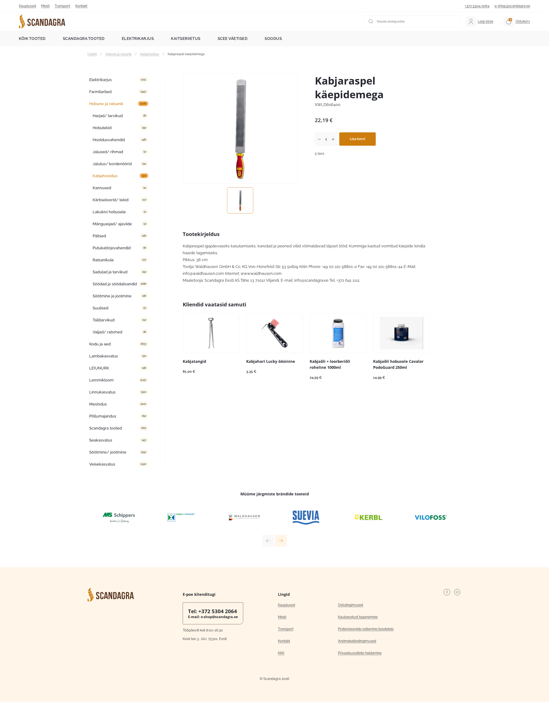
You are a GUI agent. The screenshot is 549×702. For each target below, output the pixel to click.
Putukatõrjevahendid (112, 248)
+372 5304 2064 (477, 6)
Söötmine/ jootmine (107, 452)
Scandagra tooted (84, 38)
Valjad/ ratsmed (107, 332)
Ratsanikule (103, 260)
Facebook (447, 592)
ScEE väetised (233, 38)
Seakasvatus (100, 440)
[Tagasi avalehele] (42, 21)
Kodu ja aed (100, 344)
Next (281, 541)
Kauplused (27, 6)
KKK (281, 653)
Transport (62, 6)
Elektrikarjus (138, 38)
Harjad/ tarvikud (108, 115)
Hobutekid (102, 128)
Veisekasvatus (102, 464)
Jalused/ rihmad (108, 152)
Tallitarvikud (104, 320)
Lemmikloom (101, 380)
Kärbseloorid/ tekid (110, 200)
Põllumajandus (102, 416)
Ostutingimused (350, 605)
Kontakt (81, 6)
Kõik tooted (32, 38)
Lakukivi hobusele (109, 212)
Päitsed (99, 236)
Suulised (100, 308)
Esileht (92, 54)
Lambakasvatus (103, 356)
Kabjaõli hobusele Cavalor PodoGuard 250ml (398, 364)
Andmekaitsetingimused (357, 641)
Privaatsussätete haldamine (360, 653)
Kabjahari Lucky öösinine (270, 361)
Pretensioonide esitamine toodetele (366, 629)
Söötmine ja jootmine (112, 296)
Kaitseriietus (186, 38)
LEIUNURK (99, 368)
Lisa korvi (357, 139)
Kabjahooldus (149, 54)
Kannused (102, 188)
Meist (45, 6)
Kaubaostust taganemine (358, 617)
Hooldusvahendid (109, 140)
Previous (268, 541)
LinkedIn (457, 592)
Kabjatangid (194, 361)
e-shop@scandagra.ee (512, 6)
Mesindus (98, 404)
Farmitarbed (100, 91)
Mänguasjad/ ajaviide (112, 224)
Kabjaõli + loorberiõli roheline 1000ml (330, 364)
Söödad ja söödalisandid (115, 284)
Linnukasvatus (102, 392)
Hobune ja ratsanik (118, 54)
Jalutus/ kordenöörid (112, 164)
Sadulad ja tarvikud (110, 272)
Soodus (273, 38)
